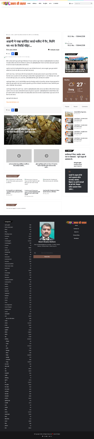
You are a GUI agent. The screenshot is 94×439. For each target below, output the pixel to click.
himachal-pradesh (9, 263)
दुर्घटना (6, 380)
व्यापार (12, 34)
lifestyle (7, 275)
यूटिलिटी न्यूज (7, 400)
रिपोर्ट (6, 409)
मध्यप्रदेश (7, 396)
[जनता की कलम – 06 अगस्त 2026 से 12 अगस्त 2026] (69, 140)
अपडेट (6, 320)
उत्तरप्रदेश (7, 327)
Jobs (6, 270)
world (6, 311)
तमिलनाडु (6, 377)
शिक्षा (6, 423)
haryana (7, 261)
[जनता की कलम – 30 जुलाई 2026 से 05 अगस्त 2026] (69, 133)
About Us (76, 231)
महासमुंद (7, 357)
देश (5, 382)
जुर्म (5, 368)
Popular (67, 106)
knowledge (7, 272)
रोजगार (6, 412)
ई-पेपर (6, 325)
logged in (14, 208)
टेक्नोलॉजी (7, 373)
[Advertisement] (47, 19)
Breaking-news (8, 234)
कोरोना (40, 3)
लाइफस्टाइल (7, 414)
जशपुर (7, 343)
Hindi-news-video (9, 266)
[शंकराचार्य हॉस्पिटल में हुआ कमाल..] (69, 114)
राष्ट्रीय (6, 407)
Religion (7, 295)
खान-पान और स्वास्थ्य (10, 318)
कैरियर (6, 332)
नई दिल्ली (6, 391)
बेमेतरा (7, 352)
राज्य (6, 405)
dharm (6, 254)
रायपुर (7, 361)
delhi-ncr (7, 250)
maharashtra (8, 282)
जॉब (5, 371)
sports (6, 297)
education (7, 256)
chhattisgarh (8, 240)
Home (29, 3)
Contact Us (76, 228)
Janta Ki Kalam (56, 434)
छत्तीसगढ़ (34, 3)
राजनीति (6, 402)
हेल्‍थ (6, 428)
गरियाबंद (7, 341)
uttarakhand (8, 309)
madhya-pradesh (9, 279)
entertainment (8, 259)
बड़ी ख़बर (6, 393)
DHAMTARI (7, 252)
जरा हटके (6, 364)
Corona (6, 245)
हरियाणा (6, 425)
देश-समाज (7, 386)
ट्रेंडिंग (6, 375)
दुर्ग (6, 345)
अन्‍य (50, 3)
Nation (6, 284)
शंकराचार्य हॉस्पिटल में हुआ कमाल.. (80, 112)
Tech (6, 302)
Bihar (6, 229)
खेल (5, 336)
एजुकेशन (6, 329)
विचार (6, 416)
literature (7, 277)
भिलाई (7, 355)
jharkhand (7, 268)
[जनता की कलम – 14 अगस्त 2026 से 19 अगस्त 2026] (69, 127)
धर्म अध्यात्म (7, 389)
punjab (6, 288)
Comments (85, 106)
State (6, 300)
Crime (6, 247)
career (6, 238)
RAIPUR (7, 291)
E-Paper (56, 3)
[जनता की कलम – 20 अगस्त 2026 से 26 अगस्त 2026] (69, 120)
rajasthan (7, 293)
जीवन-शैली (7, 366)
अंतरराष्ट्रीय (7, 313)
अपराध (6, 323)
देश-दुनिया (45, 3)
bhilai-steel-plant (9, 227)
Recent (75, 106)
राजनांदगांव (8, 359)
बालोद (7, 348)
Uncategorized (8, 304)
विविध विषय (7, 418)
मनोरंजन (6, 398)
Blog (6, 231)
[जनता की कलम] (13, 3)
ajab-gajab (7, 224)
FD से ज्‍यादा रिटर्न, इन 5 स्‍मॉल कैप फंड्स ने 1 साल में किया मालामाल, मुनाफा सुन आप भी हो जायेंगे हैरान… (14, 192)
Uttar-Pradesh (8, 307)
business (7, 236)
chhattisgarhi (8, 243)
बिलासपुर (7, 350)
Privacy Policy (76, 235)
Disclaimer (76, 238)
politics (6, 286)
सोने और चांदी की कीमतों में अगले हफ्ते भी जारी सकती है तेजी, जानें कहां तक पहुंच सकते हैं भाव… (21, 132)
